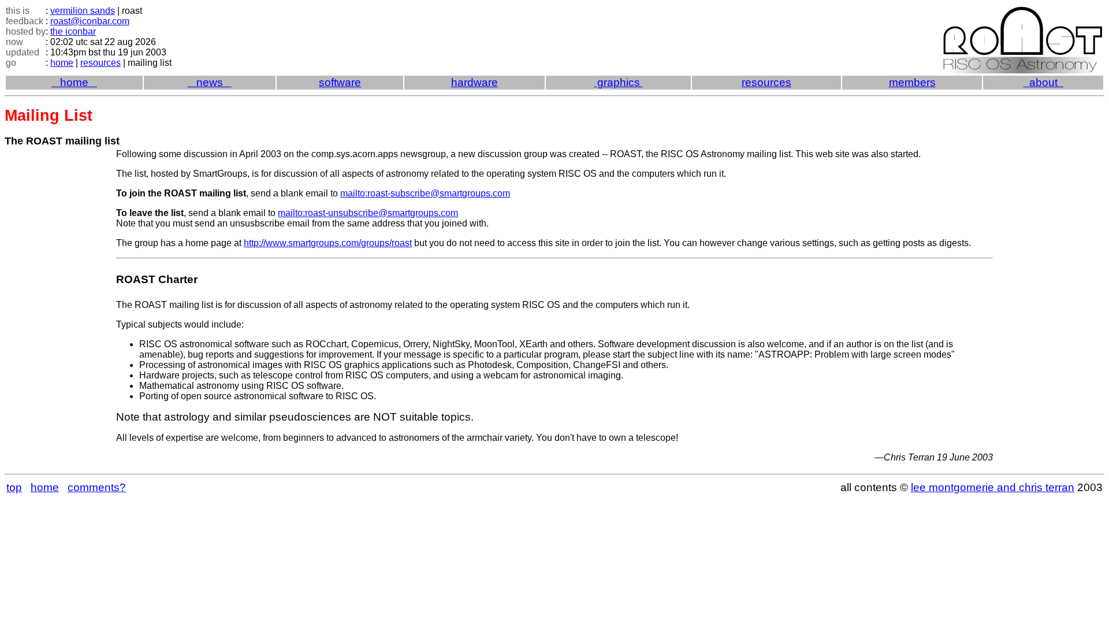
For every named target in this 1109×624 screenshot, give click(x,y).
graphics (618, 82)
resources (100, 63)
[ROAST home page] (1023, 12)
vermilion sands (82, 11)
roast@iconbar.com (89, 21)
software (340, 82)
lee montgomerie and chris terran (992, 487)
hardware (474, 82)
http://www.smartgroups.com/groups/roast (328, 243)
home (61, 63)
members (912, 82)
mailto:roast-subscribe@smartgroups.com (425, 193)
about (1043, 82)
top (14, 487)
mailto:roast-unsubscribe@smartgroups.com (368, 213)
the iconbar (73, 31)
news (210, 82)
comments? (97, 487)
